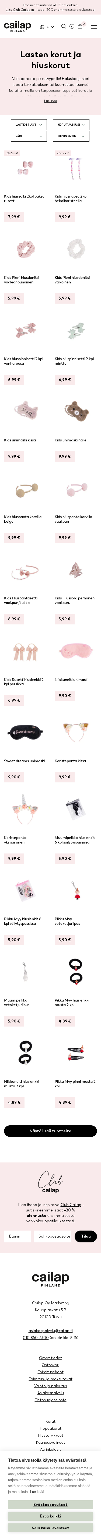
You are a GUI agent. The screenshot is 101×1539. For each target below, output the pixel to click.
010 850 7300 (36, 1338)
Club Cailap (71, 1205)
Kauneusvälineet (50, 1442)
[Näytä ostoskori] (80, 26)
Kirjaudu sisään (71, 26)
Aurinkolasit (50, 1449)
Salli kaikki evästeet (50, 1528)
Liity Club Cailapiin (20, 10)
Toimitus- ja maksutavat (50, 1379)
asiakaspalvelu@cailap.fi (51, 1331)
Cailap (17, 27)
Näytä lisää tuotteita (50, 1131)
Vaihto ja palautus (50, 1386)
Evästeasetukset (50, 1504)
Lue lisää (50, 101)
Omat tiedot (50, 1358)
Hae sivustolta (63, 26)
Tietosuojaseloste (51, 1400)
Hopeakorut (50, 1428)
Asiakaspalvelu (50, 1393)
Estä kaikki (50, 1516)
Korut (50, 1421)
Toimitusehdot (51, 1372)
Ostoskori (50, 1365)
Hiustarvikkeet (50, 1435)
